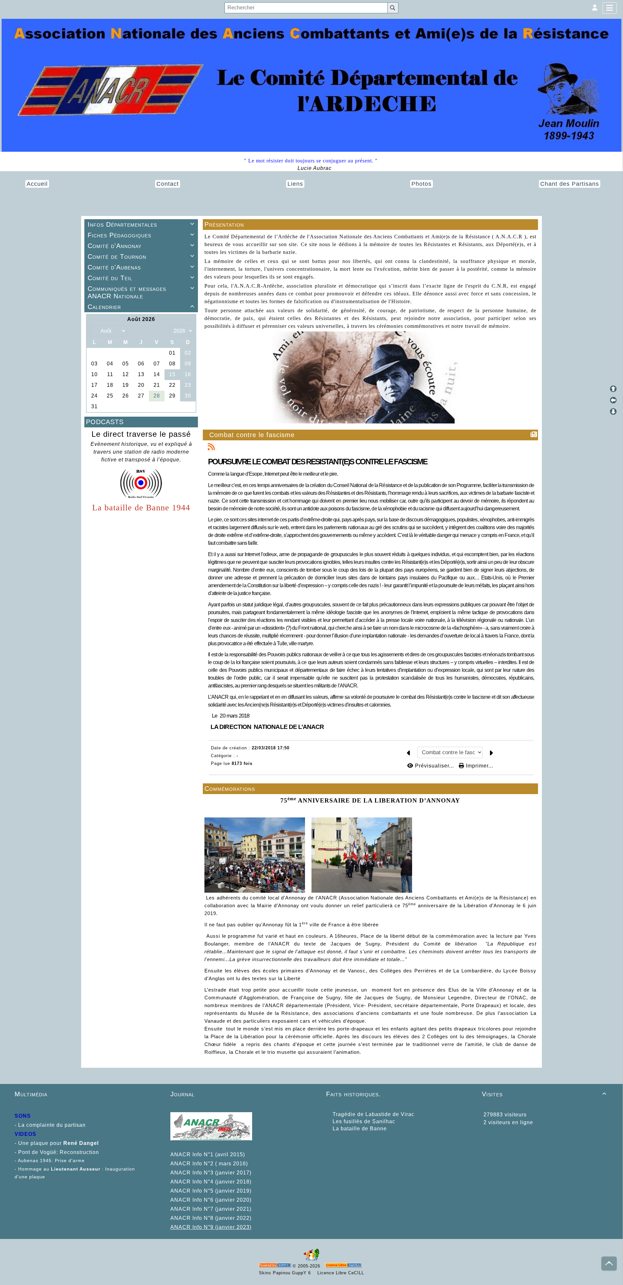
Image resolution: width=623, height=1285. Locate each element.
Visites (544, 1094)
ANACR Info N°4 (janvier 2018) (210, 1181)
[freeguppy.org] (276, 1266)
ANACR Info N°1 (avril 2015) (207, 1154)
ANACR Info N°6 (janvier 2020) (210, 1200)
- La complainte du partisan (50, 1125)
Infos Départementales (141, 224)
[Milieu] (613, 400)
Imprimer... (478, 765)
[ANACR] (311, 85)
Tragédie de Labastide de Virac (373, 1114)
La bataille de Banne (360, 1128)
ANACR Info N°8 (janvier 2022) (210, 1218)
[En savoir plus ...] (344, 1266)
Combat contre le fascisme (252, 434)
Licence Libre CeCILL (340, 1272)
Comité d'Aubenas (141, 267)
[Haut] (613, 389)
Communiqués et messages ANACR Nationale (141, 292)
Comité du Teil (141, 277)
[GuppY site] (311, 1260)
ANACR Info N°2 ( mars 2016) (209, 1163)
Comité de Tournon (141, 256)
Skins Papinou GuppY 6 (286, 1272)
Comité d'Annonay (141, 245)
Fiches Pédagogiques (141, 235)
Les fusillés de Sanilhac (364, 1121)
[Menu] (610, 8)
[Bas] (613, 411)
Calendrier (141, 306)
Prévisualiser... (434, 765)
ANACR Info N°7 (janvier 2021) (210, 1209)
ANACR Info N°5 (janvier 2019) (210, 1191)
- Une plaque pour (49, 1143)
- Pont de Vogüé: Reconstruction (57, 1152)
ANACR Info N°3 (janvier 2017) (210, 1172)
